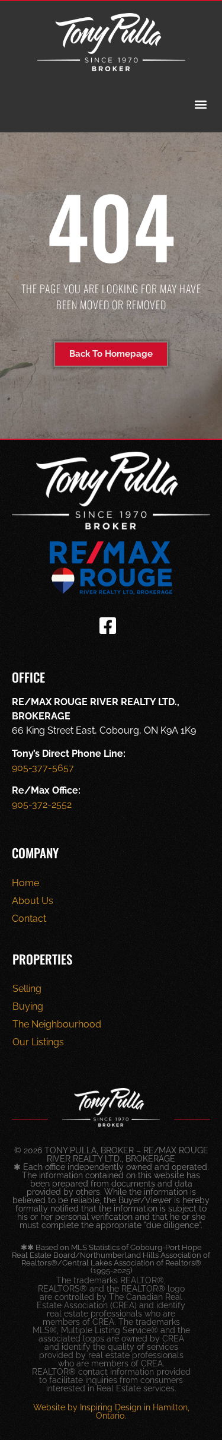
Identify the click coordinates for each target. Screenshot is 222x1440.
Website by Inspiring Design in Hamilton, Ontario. (111, 1411)
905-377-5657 (43, 767)
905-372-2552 (42, 804)
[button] (200, 105)
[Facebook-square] (108, 626)
